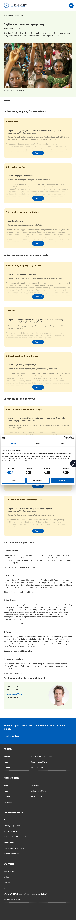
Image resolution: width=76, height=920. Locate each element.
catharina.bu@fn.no (38, 791)
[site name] (15, 5)
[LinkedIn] (16, 909)
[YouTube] (27, 909)
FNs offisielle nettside (12, 900)
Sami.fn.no (7, 883)
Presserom (8, 802)
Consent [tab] (13, 443)
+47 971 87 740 (36, 796)
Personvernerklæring (11, 854)
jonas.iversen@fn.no (14, 694)
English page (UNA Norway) (14, 848)
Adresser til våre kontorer (13, 831)
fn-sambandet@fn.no (39, 762)
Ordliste (7, 877)
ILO (5, 888)
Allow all (62, 481)
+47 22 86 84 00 (37, 768)
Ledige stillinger (10, 842)
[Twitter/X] (21, 909)
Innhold (7, 101)
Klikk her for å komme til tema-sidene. (18, 651)
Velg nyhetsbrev (14, 736)
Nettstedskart (9, 871)
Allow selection (38, 481)
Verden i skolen (15, 673)
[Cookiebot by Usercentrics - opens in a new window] (65, 437)
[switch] (28, 472)
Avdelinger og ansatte (12, 825)
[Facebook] (5, 909)
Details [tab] (38, 443)
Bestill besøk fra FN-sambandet (15, 837)
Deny (14, 481)
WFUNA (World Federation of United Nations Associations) (25, 894)
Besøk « (6, 673)
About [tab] (63, 443)
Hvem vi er (7, 820)
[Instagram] (10, 909)
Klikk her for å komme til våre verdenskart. (20, 567)
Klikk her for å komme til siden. (16, 624)
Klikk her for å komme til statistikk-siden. (19, 592)
